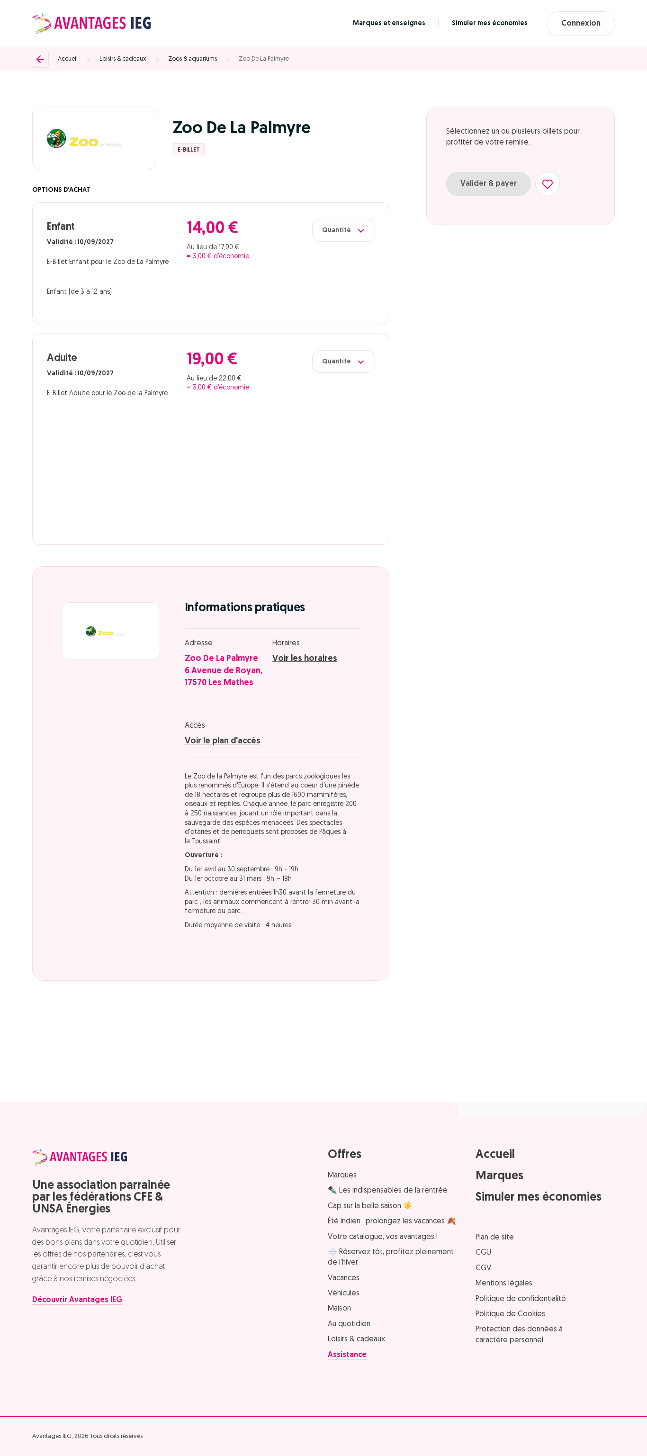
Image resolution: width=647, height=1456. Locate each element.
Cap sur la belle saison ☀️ (370, 1206)
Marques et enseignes (389, 23)
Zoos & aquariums (192, 59)
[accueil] (91, 24)
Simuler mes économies (490, 23)
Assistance (347, 1355)
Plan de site (495, 1237)
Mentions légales (504, 1283)
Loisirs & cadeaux (122, 59)
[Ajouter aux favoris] (547, 184)
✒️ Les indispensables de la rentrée (388, 1190)
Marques (342, 1175)
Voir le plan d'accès (223, 741)
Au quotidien (349, 1324)
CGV (483, 1268)
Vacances (343, 1278)
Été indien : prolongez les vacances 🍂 (392, 1221)
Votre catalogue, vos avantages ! (383, 1237)
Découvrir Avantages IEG (77, 1300)
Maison (339, 1308)
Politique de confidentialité (521, 1299)
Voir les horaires (304, 659)
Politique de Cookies (510, 1314)
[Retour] (40, 59)
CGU (483, 1253)
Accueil (68, 59)
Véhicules (343, 1293)
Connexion (581, 23)
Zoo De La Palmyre (264, 59)
